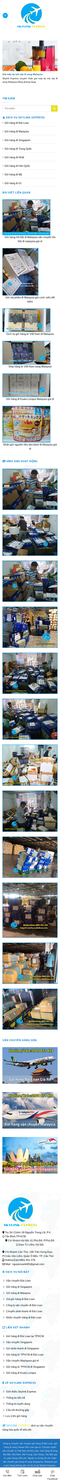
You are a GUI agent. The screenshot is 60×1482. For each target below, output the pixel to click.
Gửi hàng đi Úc (13, 183)
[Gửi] (54, 108)
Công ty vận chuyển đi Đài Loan (24, 1305)
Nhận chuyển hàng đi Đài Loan (23, 1317)
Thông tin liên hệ (15, 1397)
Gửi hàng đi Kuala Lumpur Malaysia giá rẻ (30, 399)
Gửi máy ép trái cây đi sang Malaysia (22, 74)
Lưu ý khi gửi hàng (16, 1416)
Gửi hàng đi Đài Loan (16, 123)
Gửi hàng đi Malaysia (16, 131)
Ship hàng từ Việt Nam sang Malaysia (30, 366)
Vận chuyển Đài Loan (18, 1280)
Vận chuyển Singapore (19, 1342)
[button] (5, 15)
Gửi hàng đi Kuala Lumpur (21, 1373)
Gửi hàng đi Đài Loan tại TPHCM (25, 1336)
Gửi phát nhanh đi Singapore (22, 1348)
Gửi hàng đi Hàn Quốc (17, 166)
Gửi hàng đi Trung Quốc (18, 148)
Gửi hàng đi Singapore (17, 140)
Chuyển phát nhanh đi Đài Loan (24, 1311)
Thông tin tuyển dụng (18, 1403)
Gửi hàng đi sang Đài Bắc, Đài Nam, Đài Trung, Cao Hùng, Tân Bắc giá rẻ (30, 1454)
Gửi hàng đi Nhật (14, 157)
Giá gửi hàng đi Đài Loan (20, 1299)
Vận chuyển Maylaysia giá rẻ (22, 1360)
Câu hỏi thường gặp (17, 1410)
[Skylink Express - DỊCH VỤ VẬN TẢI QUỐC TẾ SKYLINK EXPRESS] (31, 15)
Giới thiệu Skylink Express (21, 1391)
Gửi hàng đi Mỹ (13, 174)
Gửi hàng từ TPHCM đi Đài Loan (25, 1354)
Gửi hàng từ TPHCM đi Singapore (25, 1367)
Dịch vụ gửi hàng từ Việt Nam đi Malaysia (30, 334)
